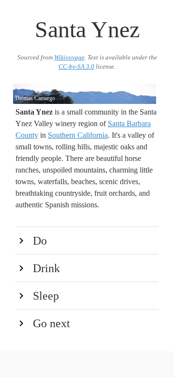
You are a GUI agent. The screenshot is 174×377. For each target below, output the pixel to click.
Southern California (78, 135)
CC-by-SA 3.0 (76, 66)
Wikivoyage (69, 57)
